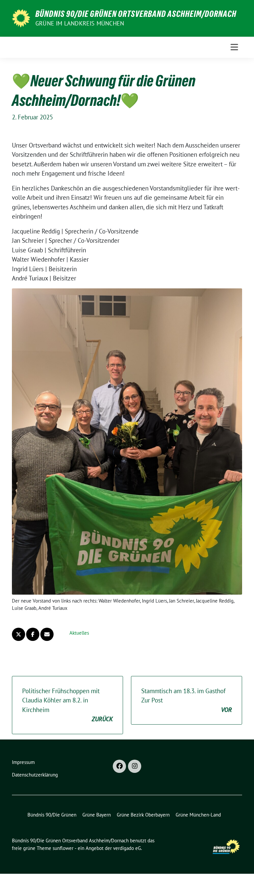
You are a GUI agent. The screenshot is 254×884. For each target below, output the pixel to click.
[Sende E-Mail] (47, 634)
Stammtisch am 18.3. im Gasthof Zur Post (186, 700)
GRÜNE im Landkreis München (79, 23)
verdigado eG (127, 848)
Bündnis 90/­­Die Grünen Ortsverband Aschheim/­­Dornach (135, 14)
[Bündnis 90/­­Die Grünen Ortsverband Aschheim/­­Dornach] (21, 17)
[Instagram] (134, 766)
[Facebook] (119, 766)
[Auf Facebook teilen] (32, 634)
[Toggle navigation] (234, 47)
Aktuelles (79, 633)
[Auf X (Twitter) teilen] (18, 634)
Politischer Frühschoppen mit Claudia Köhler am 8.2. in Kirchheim (67, 705)
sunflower (63, 848)
